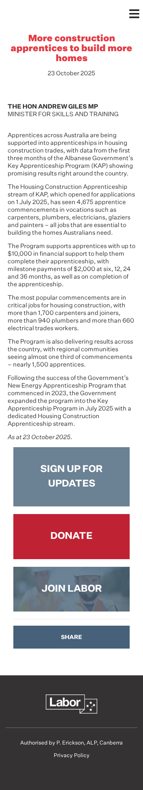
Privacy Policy (72, 755)
